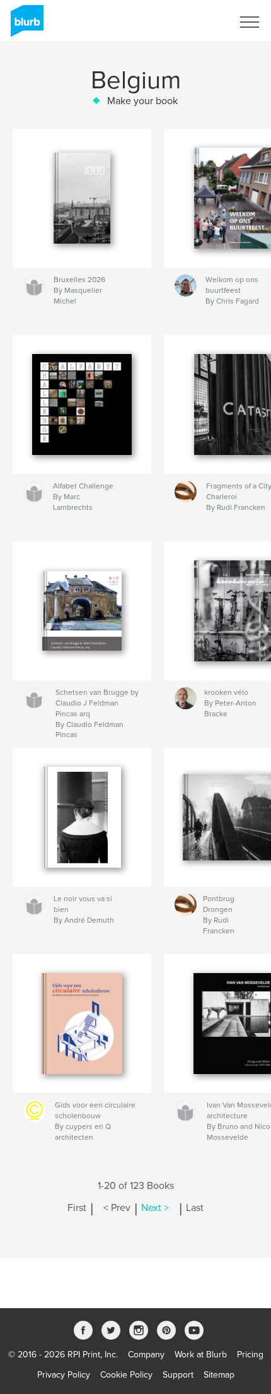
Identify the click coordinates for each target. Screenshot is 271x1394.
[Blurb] (25, 25)
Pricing (250, 1354)
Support (178, 1374)
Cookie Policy (126, 1374)
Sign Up (200, 22)
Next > (155, 1208)
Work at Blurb (201, 1354)
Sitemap (219, 1374)
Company (146, 1354)
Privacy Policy (63, 1374)
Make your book (142, 101)
